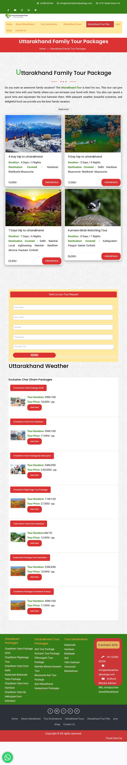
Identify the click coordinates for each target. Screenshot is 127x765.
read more (34, 407)
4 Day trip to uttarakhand (26, 156)
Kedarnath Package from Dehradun (30, 557)
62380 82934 (46, 3)
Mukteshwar (71, 671)
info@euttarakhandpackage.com (76, 3)
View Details (51, 182)
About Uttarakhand (25, 24)
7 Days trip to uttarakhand (26, 230)
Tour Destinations (48, 24)
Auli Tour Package (44, 649)
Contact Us (20, 30)
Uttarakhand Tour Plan (99, 24)
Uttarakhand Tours (73, 24)
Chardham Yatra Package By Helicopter (32, 455)
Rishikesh (69, 653)
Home (9, 24)
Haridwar (69, 649)
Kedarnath (70, 644)
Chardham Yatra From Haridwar (28, 421)
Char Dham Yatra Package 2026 (28, 388)
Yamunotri (70, 666)
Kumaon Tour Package (47, 653)
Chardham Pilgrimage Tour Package (30, 489)
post (118, 24)
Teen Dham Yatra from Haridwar (28, 523)
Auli (66, 657)
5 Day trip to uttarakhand (85, 156)
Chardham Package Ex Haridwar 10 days (32, 591)
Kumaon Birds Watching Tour (87, 230)
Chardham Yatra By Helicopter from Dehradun (15, 696)
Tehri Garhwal (71, 662)
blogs (9, 30)
